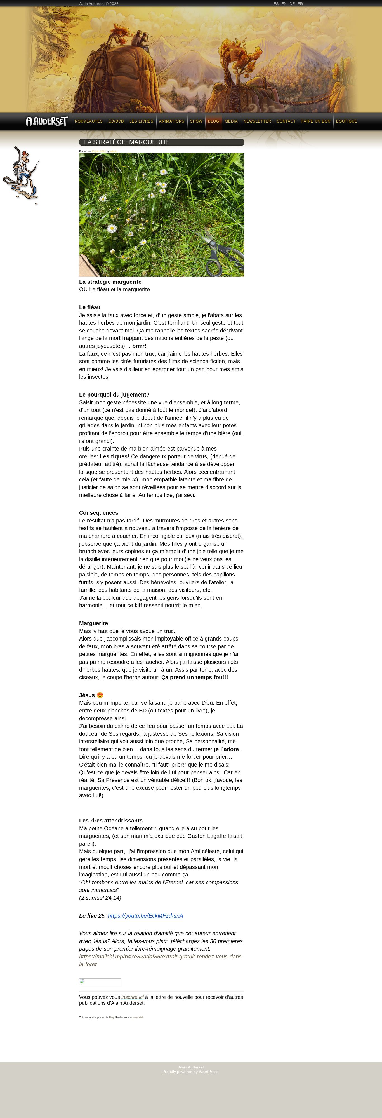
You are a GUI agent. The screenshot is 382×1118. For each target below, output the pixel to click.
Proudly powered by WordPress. (191, 1071)
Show (196, 121)
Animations (172, 121)
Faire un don (316, 121)
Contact (286, 121)
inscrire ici (132, 997)
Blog (213, 121)
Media (231, 121)
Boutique (346, 121)
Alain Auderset (191, 1067)
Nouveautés (89, 121)
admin (113, 151)
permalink (138, 1017)
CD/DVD (116, 121)
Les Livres (141, 121)
